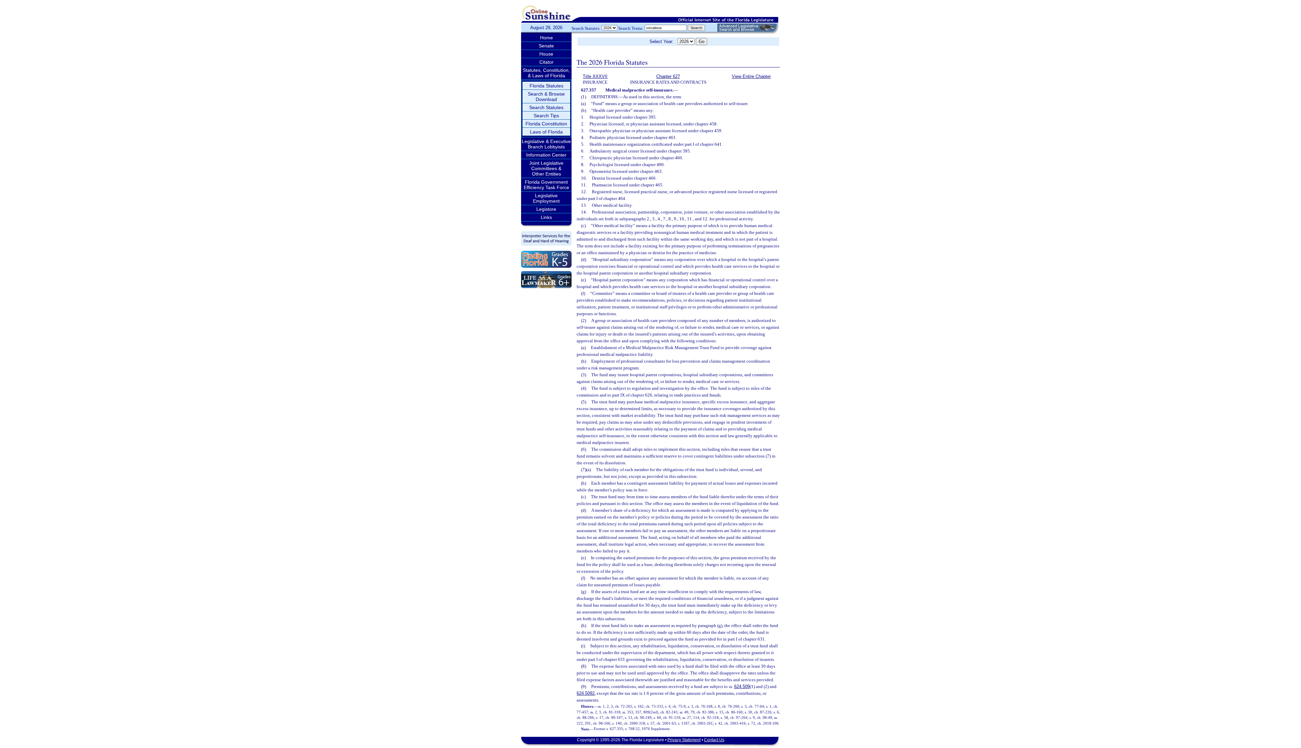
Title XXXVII (595, 76)
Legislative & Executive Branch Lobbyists (546, 144)
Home (546, 37)
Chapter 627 (668, 76)
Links (546, 217)
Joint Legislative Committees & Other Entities (546, 168)
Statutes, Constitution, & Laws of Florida (546, 72)
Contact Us (714, 739)
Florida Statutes (546, 85)
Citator (546, 62)
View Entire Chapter (751, 76)
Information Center (546, 155)
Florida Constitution (546, 123)
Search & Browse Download (546, 96)
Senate (546, 45)
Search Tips (546, 115)
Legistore (546, 209)
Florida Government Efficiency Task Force (546, 184)
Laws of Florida (546, 132)
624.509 (742, 686)
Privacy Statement (684, 739)
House (546, 54)
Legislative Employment (546, 198)
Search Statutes (546, 107)
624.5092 (586, 693)
